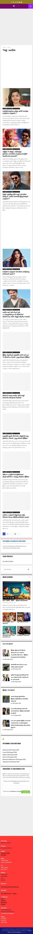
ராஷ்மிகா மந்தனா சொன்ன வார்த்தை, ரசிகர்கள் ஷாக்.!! (16, 272)
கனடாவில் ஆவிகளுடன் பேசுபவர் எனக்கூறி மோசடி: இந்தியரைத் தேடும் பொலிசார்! (20, 711)
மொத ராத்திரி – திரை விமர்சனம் (8, 622)
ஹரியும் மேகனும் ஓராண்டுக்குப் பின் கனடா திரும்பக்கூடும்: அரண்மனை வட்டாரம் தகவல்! (20, 677)
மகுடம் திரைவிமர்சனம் (22, 622)
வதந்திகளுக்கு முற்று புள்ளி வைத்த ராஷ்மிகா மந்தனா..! (15, 112)
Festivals (3, 900)
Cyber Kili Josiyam (6, 843)
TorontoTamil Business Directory (10, 887)
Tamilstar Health (5, 853)
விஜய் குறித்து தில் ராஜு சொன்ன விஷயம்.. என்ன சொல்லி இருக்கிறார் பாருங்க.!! (15, 196)
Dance (2, 899)
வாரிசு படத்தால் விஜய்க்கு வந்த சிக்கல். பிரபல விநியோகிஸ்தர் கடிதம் (16, 516)
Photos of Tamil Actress (7, 911)
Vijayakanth (6, 762)
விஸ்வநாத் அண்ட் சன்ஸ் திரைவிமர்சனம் (9, 636)
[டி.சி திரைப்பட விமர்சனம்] (23, 630)
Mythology (4, 902)
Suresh (5, 752)
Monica (5, 757)
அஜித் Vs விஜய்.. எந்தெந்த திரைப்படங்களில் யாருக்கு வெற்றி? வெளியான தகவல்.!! (15, 154)
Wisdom (3, 880)
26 (15, 534)
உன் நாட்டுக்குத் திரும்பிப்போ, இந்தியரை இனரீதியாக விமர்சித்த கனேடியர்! (19, 699)
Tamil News (9, 108)
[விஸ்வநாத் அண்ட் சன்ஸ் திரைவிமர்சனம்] (9, 630)
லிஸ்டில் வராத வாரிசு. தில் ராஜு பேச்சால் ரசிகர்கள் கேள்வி (14, 396)
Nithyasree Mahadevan (9, 759)
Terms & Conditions (16, 932)
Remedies (3, 855)
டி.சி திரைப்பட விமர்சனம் (23, 635)
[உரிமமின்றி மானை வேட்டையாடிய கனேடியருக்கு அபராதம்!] (6, 670)
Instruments (4, 876)
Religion (3, 904)
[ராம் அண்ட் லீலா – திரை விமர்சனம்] (16, 590)
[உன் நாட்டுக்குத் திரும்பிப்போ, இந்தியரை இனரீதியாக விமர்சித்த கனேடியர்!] (6, 702)
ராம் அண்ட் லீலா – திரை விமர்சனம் (15, 600)
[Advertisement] (16, 26)
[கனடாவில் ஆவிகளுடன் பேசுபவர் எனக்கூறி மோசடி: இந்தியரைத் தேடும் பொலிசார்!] (6, 714)
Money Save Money (6, 848)
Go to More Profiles (8, 561)
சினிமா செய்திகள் (16, 108)
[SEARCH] (28, 569)
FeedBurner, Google (15, 791)
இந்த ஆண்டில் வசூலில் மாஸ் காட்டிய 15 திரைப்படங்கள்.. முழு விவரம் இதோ (16, 356)
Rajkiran (5, 754)
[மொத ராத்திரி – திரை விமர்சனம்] (9, 616)
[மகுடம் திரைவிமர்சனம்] (23, 616)
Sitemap (24, 932)
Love (2, 878)
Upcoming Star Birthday (12, 743)
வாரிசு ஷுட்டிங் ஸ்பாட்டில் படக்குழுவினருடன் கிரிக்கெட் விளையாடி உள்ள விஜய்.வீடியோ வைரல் (16, 314)
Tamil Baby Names (6, 909)
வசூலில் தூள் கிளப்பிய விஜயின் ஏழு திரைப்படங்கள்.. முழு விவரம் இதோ (16, 437)
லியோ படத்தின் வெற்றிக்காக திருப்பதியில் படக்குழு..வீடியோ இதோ (16, 475)
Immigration (4, 874)
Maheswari (6, 750)
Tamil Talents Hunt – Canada (8, 893)
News (4, 108)
